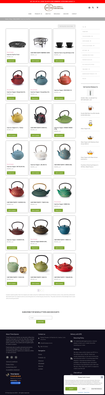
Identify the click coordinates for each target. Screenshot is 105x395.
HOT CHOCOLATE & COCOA (88, 64)
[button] (102, 377)
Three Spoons (14, 374)
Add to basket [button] (35, 60)
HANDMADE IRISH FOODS (87, 55)
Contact (74, 14)
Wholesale (57, 14)
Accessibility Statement (13, 370)
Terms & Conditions (11, 361)
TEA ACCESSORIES (86, 36)
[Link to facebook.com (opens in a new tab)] (7, 357)
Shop (10, 19)
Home (29, 14)
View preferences (96, 388)
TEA (83, 27)
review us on (14, 382)
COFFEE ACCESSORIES (87, 45)
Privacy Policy (86, 392)
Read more (11, 60)
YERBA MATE (85, 31)
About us (47, 14)
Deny (83, 388)
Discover (65, 14)
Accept (71, 388)
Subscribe (41, 321)
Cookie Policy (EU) (11, 367)
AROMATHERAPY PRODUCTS (88, 73)
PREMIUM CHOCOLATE (87, 59)
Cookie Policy (80, 392)
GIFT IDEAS (84, 50)
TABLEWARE (16, 19)
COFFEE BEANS (85, 41)
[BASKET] (97, 7)
